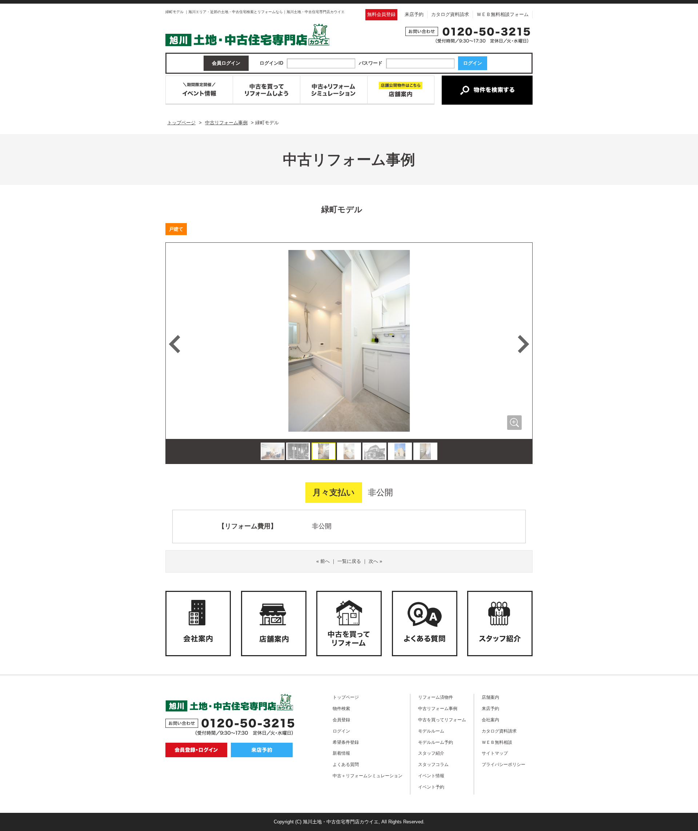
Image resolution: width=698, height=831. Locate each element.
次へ (373, 561)
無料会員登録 (381, 14)
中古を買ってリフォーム (442, 719)
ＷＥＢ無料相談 (497, 742)
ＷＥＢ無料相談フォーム (503, 14)
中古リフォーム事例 (437, 708)
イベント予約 (431, 786)
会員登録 (341, 719)
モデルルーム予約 (435, 742)
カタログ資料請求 (450, 14)
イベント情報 (431, 775)
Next (523, 344)
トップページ (346, 697)
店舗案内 (490, 697)
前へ (325, 561)
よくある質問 (346, 764)
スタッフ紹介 (431, 753)
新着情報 (341, 753)
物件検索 (341, 708)
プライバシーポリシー (503, 764)
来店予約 (414, 14)
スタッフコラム (433, 764)
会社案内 (490, 719)
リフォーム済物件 (435, 697)
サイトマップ (495, 753)
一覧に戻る (349, 561)
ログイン (341, 731)
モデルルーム (431, 731)
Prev (174, 344)
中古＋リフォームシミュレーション (367, 775)
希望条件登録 (346, 742)
